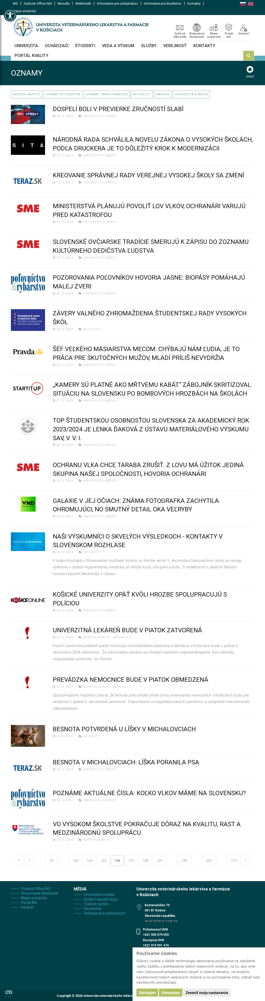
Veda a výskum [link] (118, 45)
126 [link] (117, 860)
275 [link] (234, 860)
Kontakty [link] (194, 3)
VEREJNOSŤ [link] (175, 45)
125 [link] (103, 860)
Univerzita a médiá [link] (191, 94)
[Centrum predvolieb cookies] (9, 992)
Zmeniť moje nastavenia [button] (207, 992)
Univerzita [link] (26, 45)
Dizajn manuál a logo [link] (101, 899)
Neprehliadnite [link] (26, 94)
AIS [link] (15, 3)
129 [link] (159, 860)
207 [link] (209, 860)
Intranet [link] (243, 33)
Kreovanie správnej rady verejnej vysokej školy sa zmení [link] (148, 175)
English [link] (251, 4)
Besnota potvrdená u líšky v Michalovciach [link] (124, 729)
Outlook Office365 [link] (179, 35)
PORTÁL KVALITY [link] (31, 55)
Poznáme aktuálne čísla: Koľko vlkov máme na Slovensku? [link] (149, 793)
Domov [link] (250, 76)
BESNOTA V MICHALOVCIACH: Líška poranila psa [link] (126, 762)
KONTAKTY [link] (204, 45)
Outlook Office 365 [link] (38, 3)
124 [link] (89, 860)
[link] (10, 15)
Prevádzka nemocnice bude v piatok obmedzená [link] (130, 679)
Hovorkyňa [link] (92, 908)
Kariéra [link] (162, 94)
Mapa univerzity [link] (24, 11)
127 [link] (131, 860)
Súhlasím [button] (147, 992)
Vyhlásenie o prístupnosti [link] (104, 913)
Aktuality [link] (142, 94)
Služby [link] (149, 45)
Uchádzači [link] (56, 45)
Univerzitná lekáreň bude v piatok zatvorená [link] (127, 630)
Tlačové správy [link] (96, 904)
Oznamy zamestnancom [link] (107, 94)
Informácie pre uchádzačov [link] (117, 3)
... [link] (40, 860)
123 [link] (75, 860)
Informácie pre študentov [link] (162, 3)
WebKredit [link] (83, 3)
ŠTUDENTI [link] (85, 45)
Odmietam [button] (170, 992)
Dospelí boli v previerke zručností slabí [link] (118, 109)
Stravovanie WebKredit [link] (197, 35)
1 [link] (29, 860)
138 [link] (184, 860)
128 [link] (145, 860)
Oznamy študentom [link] (63, 94)
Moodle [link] (63, 3)
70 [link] (51, 860)
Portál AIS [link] (229, 35)
